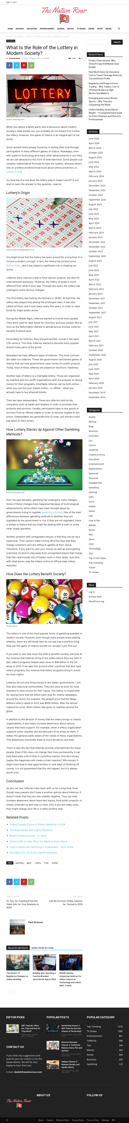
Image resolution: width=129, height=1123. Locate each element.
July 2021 (93, 321)
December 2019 (97, 392)
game (29, 863)
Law (91, 515)
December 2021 (97, 298)
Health (92, 506)
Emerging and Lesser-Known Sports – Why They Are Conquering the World (103, 101)
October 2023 (96, 194)
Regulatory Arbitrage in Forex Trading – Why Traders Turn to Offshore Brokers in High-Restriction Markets (104, 88)
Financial (93, 478)
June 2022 (94, 270)
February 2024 (96, 176)
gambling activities (52, 512)
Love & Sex (94, 520)
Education (32, 28)
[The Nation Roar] (64, 15)
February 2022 (96, 289)
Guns (91, 501)
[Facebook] (9, 65)
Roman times (13, 265)
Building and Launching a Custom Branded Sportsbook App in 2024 (44, 976)
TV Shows (81, 28)
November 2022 (97, 246)
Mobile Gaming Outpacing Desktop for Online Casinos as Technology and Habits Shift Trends (70, 979)
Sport (100, 28)
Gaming (60, 28)
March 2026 (95, 147)
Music (92, 529)
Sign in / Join (11, 2)
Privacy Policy (78, 1120)
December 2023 (97, 185)
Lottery (38, 863)
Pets (91, 534)
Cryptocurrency (97, 454)
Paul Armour (14, 58)
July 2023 (93, 209)
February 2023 (96, 232)
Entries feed (95, 596)
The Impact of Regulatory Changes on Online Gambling (17, 976)
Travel (108, 28)
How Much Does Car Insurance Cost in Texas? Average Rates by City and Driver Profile (105, 75)
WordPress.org (96, 601)
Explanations (95, 468)
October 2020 (96, 350)
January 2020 (95, 387)
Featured (93, 473)
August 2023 (95, 204)
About (41, 1120)
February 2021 (96, 345)
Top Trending (96, 562)
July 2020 (93, 364)
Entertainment (47, 28)
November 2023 (97, 190)
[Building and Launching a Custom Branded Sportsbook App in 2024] (44, 962)
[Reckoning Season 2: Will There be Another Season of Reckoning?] (53, 1028)
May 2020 (94, 373)
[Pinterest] (24, 65)
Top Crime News (97, 558)
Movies (70, 28)
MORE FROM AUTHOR (42, 948)
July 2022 (93, 265)
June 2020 (94, 368)
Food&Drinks (95, 482)
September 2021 (97, 312)
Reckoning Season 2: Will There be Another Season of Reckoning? (71, 1028)
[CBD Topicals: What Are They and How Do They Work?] (12, 1028)
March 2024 (95, 171)
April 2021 (94, 336)
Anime (91, 28)
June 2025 (94, 162)
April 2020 (94, 378)
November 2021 (97, 303)
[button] (119, 28)
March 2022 (95, 284)
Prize (46, 863)
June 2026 (94, 138)
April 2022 (94, 279)
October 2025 (96, 152)
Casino (92, 445)
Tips (91, 553)
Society (55, 863)
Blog (91, 426)
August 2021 (95, 317)
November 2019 (97, 397)
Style (91, 543)
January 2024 (95, 180)
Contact (50, 1120)
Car (90, 440)
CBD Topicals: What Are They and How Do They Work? (30, 1028)
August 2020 (95, 359)
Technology (95, 548)
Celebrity (93, 449)
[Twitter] (17, 65)
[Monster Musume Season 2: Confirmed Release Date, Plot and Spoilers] (53, 1045)
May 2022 (94, 274)
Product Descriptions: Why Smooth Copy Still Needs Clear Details (104, 63)
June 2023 (94, 213)
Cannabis (94, 435)
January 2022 (95, 293)
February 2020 (96, 383)
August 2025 (95, 157)
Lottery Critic (13, 171)
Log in (92, 591)
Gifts (91, 496)
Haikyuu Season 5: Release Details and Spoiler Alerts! (70, 1064)
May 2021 (94, 331)
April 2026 (94, 143)
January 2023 (95, 237)
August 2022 (95, 260)
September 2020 (97, 354)
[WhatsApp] (31, 65)
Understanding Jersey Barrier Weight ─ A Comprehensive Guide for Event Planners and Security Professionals (105, 114)
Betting (92, 421)
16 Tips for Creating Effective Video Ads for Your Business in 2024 (22, 904)
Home (10, 28)
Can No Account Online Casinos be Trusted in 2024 (65, 903)
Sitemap (105, 1120)
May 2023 (94, 218)
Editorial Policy (62, 1120)
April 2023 (94, 223)
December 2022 (97, 241)
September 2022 (97, 256)
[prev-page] (8, 992)
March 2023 (95, 227)
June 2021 (94, 326)
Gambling (19, 36)
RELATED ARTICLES (18, 948)
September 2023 (97, 199)
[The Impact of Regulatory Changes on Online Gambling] (17, 962)
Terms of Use (93, 1120)
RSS (113, 1120)
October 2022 (96, 251)
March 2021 (95, 340)
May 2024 (94, 166)
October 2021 (96, 307)
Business (20, 28)
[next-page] (13, 992)
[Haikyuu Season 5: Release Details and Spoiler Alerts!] (53, 1064)
